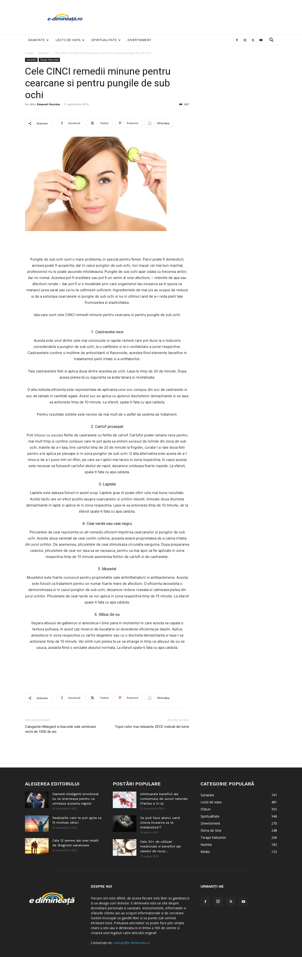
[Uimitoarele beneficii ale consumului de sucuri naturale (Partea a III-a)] (124, 800)
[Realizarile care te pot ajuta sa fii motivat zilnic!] (37, 823)
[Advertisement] (191, 17)
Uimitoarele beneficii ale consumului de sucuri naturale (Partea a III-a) (164, 798)
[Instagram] (244, 40)
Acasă (29, 53)
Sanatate (36, 40)
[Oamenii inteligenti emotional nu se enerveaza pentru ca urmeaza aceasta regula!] (37, 800)
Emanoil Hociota (48, 104)
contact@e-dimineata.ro (131, 942)
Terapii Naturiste (49, 59)
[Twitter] (252, 40)
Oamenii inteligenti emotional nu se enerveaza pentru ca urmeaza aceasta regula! (75, 798)
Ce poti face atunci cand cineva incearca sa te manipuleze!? (160, 822)
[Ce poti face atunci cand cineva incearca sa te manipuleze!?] (124, 823)
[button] (271, 40)
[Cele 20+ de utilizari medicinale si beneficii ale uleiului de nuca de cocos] (124, 847)
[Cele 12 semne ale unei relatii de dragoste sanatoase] (37, 846)
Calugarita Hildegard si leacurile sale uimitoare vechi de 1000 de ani (60, 729)
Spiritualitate (104, 40)
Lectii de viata (68, 40)
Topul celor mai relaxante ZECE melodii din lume (152, 727)
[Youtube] (260, 40)
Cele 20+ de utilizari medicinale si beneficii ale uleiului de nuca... (160, 846)
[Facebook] (236, 40)
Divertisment (139, 40)
